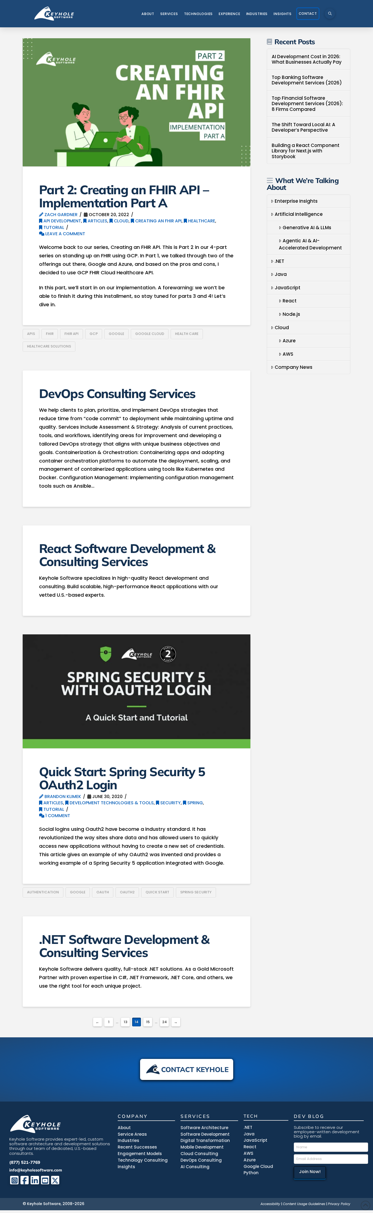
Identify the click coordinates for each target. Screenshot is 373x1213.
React (290, 301)
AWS (288, 354)
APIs (31, 333)
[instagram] (14, 1180)
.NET (279, 261)
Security (170, 803)
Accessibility (270, 1204)
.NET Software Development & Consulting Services (124, 945)
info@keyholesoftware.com (35, 1170)
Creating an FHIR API (158, 221)
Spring (194, 803)
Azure (289, 340)
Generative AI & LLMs (307, 227)
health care (187, 333)
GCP (94, 333)
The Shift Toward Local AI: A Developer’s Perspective (303, 127)
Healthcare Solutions (49, 346)
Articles (97, 221)
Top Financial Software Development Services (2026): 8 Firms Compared (307, 103)
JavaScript (287, 287)
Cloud (121, 221)
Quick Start (157, 892)
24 (164, 1021)
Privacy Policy (339, 1204)
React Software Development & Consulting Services (127, 554)
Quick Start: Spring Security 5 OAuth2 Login (122, 778)
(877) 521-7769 (24, 1162)
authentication (43, 892)
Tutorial (53, 227)
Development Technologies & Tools (111, 803)
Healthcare (201, 221)
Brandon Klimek (62, 796)
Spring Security (196, 892)
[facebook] (24, 1180)
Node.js (291, 314)
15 (148, 1021)
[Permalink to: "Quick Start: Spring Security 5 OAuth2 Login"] (136, 691)
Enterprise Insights (296, 201)
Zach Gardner (60, 214)
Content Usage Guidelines (304, 1204)
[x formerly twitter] (55, 1180)
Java (281, 274)
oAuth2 (127, 892)
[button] (330, 13)
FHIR (50, 333)
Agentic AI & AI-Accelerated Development (310, 244)
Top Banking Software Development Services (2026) (307, 80)
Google (116, 333)
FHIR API (71, 333)
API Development (61, 221)
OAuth (102, 892)
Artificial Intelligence (299, 214)
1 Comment (57, 816)
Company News (293, 367)
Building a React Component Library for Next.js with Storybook (305, 151)
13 (125, 1021)
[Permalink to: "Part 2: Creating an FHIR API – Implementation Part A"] (136, 102)
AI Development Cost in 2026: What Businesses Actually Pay (307, 59)
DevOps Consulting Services (117, 393)
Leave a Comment (64, 234)
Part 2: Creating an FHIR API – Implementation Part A (124, 196)
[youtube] (45, 1180)
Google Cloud (149, 333)
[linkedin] (35, 1180)
